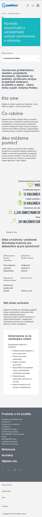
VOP (3, 498)
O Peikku (4, 13)
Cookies (5, 506)
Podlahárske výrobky (9, 429)
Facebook (3, 469)
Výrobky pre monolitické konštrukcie (10, 425)
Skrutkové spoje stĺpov (10, 432)
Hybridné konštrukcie (9, 442)
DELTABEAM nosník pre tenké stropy (13, 435)
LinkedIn (9, 469)
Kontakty (7, 455)
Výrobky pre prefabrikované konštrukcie (12, 420)
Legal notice (6, 491)
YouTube (14, 469)
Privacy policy (7, 485)
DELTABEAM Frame (9, 439)
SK (33, 5)
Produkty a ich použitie (16, 414)
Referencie (8, 449)
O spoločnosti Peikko (13, 13)
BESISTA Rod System (10, 444)
